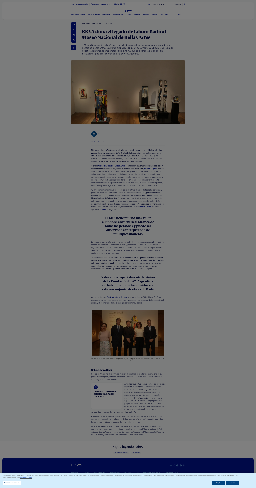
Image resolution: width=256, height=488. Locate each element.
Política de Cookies (26, 477)
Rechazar (232, 483)
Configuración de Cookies (12, 483)
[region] (128, 480)
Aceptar (218, 483)
